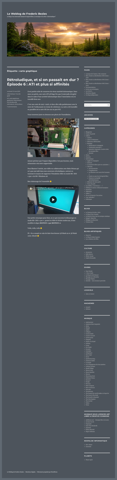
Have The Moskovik (91, 426)
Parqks (88, 382)
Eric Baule (88, 347)
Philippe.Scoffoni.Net (92, 220)
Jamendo (88, 427)
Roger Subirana (90, 431)
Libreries (89, 166)
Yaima (87, 403)
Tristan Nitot (89, 222)
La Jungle (88, 362)
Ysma (87, 405)
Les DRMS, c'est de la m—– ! (94, 186)
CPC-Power (89, 444)
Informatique (11, 94)
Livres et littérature (92, 139)
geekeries (10, 100)
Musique (89, 143)
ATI (8, 98)
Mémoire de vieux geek (94, 182)
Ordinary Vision (90, 378)
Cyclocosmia (89, 337)
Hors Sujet (89, 355)
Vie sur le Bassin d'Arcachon (94, 195)
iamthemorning (90, 359)
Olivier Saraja (89, 256)
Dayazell (88, 339)
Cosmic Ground (90, 336)
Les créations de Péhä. (92, 239)
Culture (88, 136)
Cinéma (89, 138)
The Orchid (89, 401)
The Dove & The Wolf (92, 395)
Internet (89, 163)
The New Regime (91, 399)
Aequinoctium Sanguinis (93, 324)
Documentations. (91, 87)
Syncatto (88, 389)
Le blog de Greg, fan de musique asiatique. (98, 216)
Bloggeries (89, 132)
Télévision (89, 191)
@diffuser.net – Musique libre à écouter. (97, 420)
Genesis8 (88, 446)
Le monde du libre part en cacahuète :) (98, 164)
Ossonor (88, 380)
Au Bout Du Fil (90, 422)
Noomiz (91, 153)
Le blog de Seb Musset (92, 275)
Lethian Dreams (90, 366)
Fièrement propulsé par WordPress (47, 472)
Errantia (88, 349)
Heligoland (89, 353)
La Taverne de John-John (93, 212)
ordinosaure (10, 104)
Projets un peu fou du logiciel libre (98, 176)
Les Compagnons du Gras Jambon (95, 364)
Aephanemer (89, 322)
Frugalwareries (93, 170)
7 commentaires (12, 106)
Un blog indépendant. (92, 95)
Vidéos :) (88, 193)
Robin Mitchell (90, 429)
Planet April (89, 460)
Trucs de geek (91, 184)
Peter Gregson (90, 385)
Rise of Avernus (90, 387)
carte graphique (14, 98)
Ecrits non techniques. (92, 89)
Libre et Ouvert (90, 294)
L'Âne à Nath (89, 273)
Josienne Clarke (90, 360)
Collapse (88, 332)
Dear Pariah (89, 271)
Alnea (87, 326)
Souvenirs (89, 189)
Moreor (88, 374)
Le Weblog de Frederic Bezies (27, 13)
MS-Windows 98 (12, 102)
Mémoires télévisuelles (94, 141)
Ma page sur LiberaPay (92, 277)
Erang (87, 345)
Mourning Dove (90, 376)
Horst (87, 357)
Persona (88, 384)
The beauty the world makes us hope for (97, 393)
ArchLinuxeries (93, 168)
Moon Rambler (90, 372)
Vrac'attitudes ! (90, 197)
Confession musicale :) (95, 147)
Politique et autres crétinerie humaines (97, 188)
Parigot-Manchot (91, 218)
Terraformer (89, 391)
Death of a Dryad (90, 341)
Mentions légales (91, 93)
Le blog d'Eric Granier (92, 214)
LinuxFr (88, 307)
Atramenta (89, 252)
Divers (87, 155)
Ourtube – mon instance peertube (95, 281)
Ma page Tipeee (90, 279)
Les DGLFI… (89, 91)
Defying (88, 343)
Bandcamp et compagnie (96, 145)
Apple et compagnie (93, 161)
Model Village (90, 368)
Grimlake (88, 351)
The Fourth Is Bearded (92, 397)
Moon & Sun (89, 370)
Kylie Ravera (89, 254)
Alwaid (88, 328)
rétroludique (18, 104)
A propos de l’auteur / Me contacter (96, 74)
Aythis (87, 330)
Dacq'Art (88, 235)
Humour (88, 157)
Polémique (89, 199)
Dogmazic (89, 424)
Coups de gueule (90, 134)
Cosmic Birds (89, 334)
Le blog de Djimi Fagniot (93, 237)
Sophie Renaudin (91, 258)
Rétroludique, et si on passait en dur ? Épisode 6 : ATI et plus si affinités (43, 81)
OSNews (88, 309)
